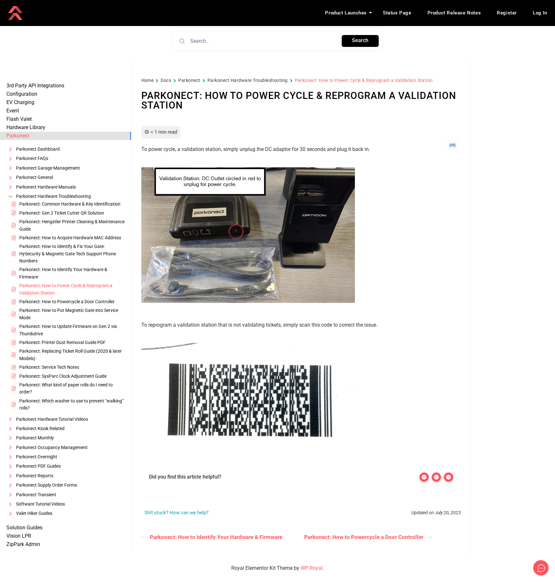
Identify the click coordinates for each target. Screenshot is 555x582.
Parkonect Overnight (36, 456)
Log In (540, 13)
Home (147, 80)
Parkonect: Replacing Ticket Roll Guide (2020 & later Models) (70, 354)
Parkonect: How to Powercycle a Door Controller (67, 301)
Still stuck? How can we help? (176, 513)
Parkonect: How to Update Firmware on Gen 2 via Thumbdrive (68, 330)
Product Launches (346, 13)
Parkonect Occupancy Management (52, 447)
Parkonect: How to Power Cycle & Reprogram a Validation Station (65, 289)
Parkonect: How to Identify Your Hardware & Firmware (63, 273)
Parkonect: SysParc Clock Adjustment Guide (63, 376)
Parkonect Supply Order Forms (46, 485)
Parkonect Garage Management (48, 168)
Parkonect (189, 80)
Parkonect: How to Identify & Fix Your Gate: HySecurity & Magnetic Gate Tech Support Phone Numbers (67, 253)
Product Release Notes (454, 13)
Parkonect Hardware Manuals (46, 187)
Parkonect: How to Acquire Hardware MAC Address (70, 237)
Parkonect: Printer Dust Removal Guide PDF (62, 342)
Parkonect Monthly (35, 437)
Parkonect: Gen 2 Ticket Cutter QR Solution (61, 213)
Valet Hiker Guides (34, 513)
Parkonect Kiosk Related (40, 428)
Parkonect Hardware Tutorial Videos (52, 419)
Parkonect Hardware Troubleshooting (53, 196)
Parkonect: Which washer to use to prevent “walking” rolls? (71, 404)
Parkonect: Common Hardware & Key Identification (69, 204)
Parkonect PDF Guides (38, 466)
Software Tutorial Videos (40, 504)
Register (507, 13)
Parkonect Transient (36, 494)
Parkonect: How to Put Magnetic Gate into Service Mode (68, 314)
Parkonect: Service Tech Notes (49, 367)
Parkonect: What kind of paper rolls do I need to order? (66, 388)
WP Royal (311, 568)
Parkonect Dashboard (38, 149)
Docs (166, 80)
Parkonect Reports (34, 475)
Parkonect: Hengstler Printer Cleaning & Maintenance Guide (72, 225)
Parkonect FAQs (32, 158)
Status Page (397, 13)
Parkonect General (34, 177)
